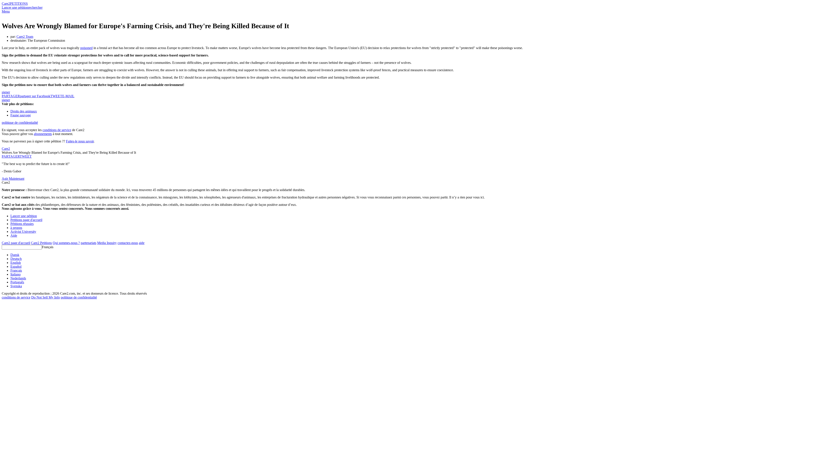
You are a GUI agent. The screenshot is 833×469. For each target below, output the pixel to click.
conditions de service (57, 130)
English (15, 262)
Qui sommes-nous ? (66, 243)
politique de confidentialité (20, 122)
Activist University (23, 231)
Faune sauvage (20, 115)
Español (15, 266)
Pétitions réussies (22, 224)
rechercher (35, 7)
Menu (6, 11)
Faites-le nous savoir (80, 141)
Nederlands (18, 278)
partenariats (88, 243)
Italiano (15, 274)
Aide (13, 235)
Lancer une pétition (15, 7)
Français (47, 247)
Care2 (6, 3)
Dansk (14, 255)
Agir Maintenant (13, 178)
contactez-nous (128, 243)
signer (6, 92)
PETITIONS (19, 3)
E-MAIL (68, 96)
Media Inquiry (107, 243)
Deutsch (16, 259)
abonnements (43, 134)
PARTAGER (11, 156)
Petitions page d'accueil (26, 220)
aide (141, 243)
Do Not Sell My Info (45, 297)
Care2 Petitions (41, 243)
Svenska (16, 286)
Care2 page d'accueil (16, 243)
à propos (16, 228)
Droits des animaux (23, 111)
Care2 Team (24, 36)
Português (17, 282)
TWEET (56, 96)
